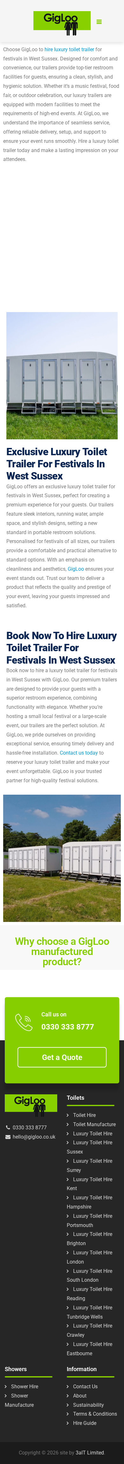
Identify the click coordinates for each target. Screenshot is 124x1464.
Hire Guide (84, 1423)
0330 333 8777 (67, 1026)
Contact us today (79, 753)
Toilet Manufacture (94, 1124)
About (79, 1396)
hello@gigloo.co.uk (33, 1137)
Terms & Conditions (95, 1414)
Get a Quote (62, 1057)
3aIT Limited (90, 1453)
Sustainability (88, 1405)
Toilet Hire (84, 1115)
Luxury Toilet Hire (92, 1134)
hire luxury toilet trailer (69, 49)
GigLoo (76, 569)
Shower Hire (24, 1387)
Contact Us (85, 1387)
